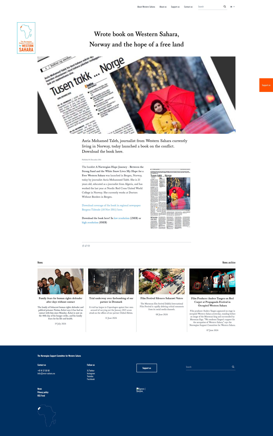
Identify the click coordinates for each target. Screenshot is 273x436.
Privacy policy (43, 392)
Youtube (90, 376)
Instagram (91, 373)
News (40, 388)
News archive (229, 262)
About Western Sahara (146, 6)
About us (163, 6)
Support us (266, 85)
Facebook (91, 379)
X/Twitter (90, 370)
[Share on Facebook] (83, 246)
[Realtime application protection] (161, 390)
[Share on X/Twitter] (86, 246)
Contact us (188, 6)
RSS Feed (41, 395)
